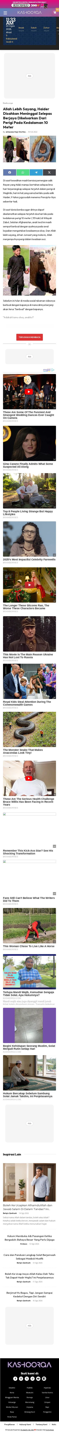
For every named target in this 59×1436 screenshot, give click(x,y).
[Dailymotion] (44, 1379)
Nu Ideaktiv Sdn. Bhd (27, 1430)
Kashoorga (8, 103)
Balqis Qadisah (10, 1213)
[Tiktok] (32, 1379)
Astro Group (50, 1430)
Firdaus (23, 1244)
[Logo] (29, 12)
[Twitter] (27, 1379)
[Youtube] (38, 1379)
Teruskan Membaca (29, 337)
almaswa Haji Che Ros (16, 132)
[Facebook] (15, 1379)
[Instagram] (21, 1379)
